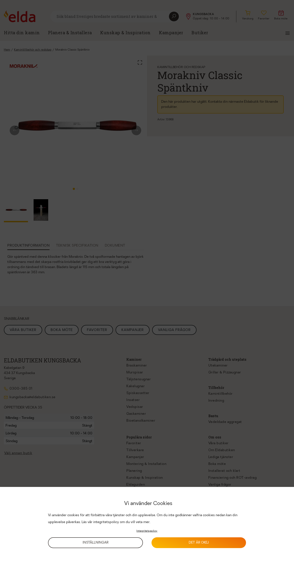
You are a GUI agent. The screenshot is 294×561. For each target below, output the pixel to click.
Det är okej (199, 542)
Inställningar (95, 542)
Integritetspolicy (147, 531)
